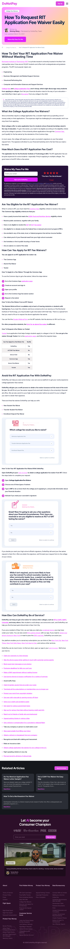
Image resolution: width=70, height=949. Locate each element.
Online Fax (55, 897)
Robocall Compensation (10, 915)
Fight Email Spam (8, 910)
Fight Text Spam (8, 913)
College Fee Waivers (12, 11)
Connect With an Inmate (59, 892)
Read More (7, 789)
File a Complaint (40, 897)
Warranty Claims (7, 938)
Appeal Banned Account (26, 935)
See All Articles (61, 768)
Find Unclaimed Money (26, 897)
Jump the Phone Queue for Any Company (26, 921)
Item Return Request (25, 926)
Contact (5, 899)
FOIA (53, 908)
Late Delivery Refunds (25, 924)
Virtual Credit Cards (8, 932)
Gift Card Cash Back (25, 892)
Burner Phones (7, 926)
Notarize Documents (58, 905)
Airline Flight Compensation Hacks (9, 929)
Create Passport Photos (59, 918)
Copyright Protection (42, 895)
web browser (22, 473)
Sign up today (50, 837)
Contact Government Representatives (58, 914)
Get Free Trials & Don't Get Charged (9, 935)
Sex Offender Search (58, 924)
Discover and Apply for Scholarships (26, 904)
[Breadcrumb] (2, 47)
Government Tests (57, 903)
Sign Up (60, 3)
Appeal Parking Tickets (43, 892)
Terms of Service (8, 892)
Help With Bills (23, 899)
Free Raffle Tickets (25, 895)
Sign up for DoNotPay (21, 179)
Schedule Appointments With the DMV (59, 900)
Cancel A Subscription (25, 929)
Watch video (10, 863)
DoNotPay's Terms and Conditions (35, 183)
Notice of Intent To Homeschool (58, 921)
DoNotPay (9, 3)
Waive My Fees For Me (15, 39)
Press (4, 897)
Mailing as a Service (58, 895)
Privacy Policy (49, 183)
